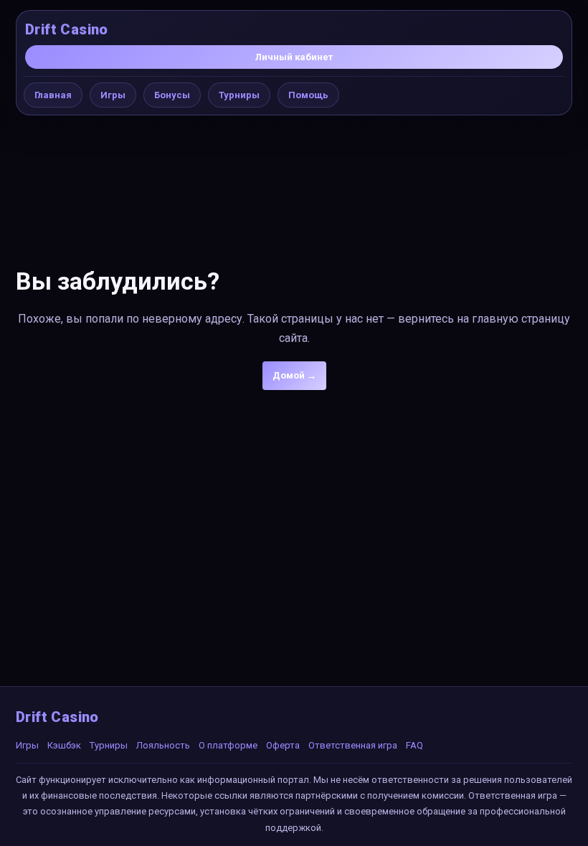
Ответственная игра (352, 745)
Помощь (308, 95)
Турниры (239, 95)
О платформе (228, 745)
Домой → (294, 375)
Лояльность (163, 745)
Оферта (283, 745)
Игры (112, 95)
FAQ (414, 745)
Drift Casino (66, 29)
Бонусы (172, 95)
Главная (53, 95)
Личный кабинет (294, 57)
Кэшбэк (64, 745)
